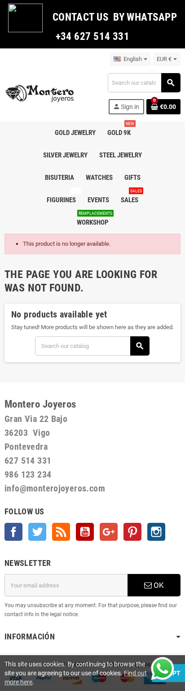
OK (158, 585)
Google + (109, 532)
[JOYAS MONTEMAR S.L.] (39, 93)
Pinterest (132, 532)
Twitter (37, 532)
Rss (61, 532)
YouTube (85, 532)
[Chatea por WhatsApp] (162, 668)
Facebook (13, 532)
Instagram (156, 532)
